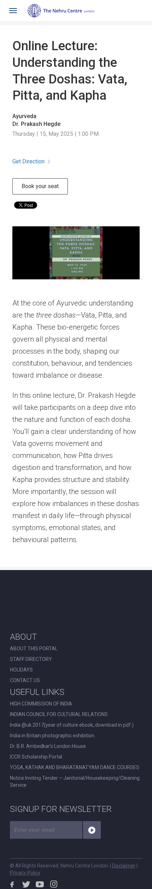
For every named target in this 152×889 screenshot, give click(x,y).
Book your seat (40, 186)
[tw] (26, 884)
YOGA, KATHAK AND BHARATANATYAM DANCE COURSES (74, 767)
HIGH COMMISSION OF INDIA (41, 704)
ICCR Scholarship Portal (36, 757)
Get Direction (28, 161)
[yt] (40, 884)
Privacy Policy (25, 873)
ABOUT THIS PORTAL (34, 648)
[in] (54, 884)
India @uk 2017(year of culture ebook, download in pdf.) (72, 725)
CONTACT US (25, 680)
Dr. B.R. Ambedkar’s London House (48, 746)
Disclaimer (123, 865)
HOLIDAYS (21, 670)
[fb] (12, 884)
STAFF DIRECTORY (31, 659)
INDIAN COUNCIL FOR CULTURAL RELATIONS (59, 714)
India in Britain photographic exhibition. (52, 735)
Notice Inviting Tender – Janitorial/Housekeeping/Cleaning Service (75, 781)
